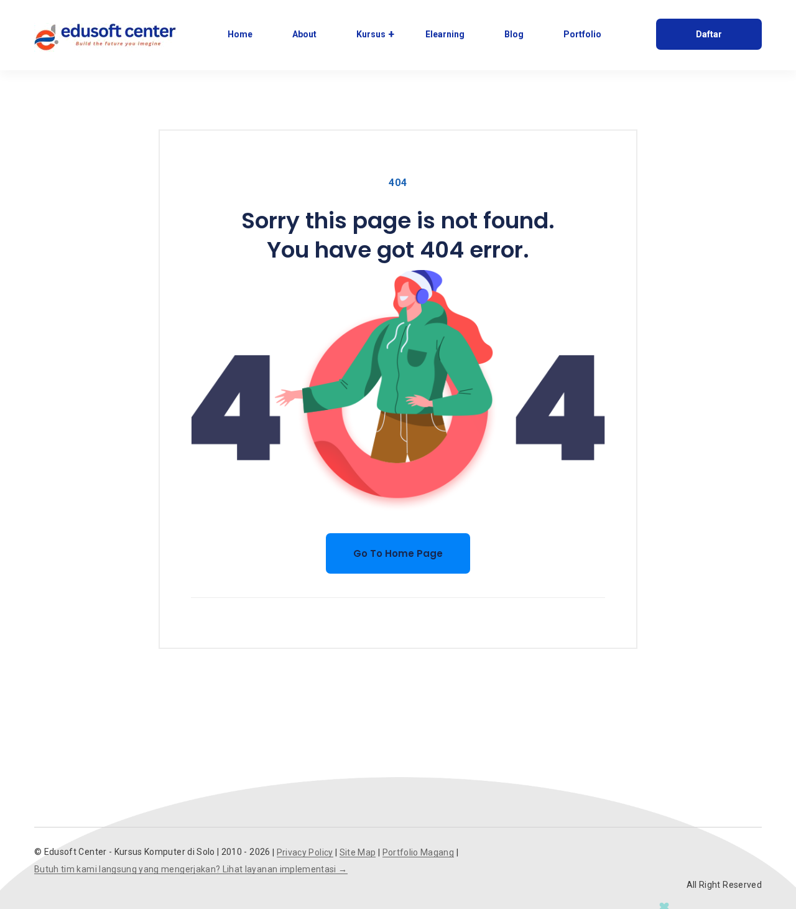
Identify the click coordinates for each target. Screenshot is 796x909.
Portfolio (582, 34)
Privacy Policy (305, 852)
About (304, 34)
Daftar (709, 34)
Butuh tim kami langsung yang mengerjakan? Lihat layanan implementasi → (191, 869)
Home (240, 34)
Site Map (358, 852)
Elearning (445, 34)
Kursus (371, 34)
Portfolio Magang (418, 852)
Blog (514, 34)
